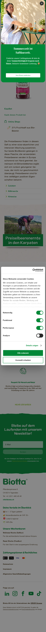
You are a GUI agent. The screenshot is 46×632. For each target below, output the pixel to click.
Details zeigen (32, 345)
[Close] (42, 3)
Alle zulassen (23, 353)
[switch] (39, 320)
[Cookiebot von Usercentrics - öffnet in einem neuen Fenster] (32, 270)
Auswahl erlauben (23, 360)
